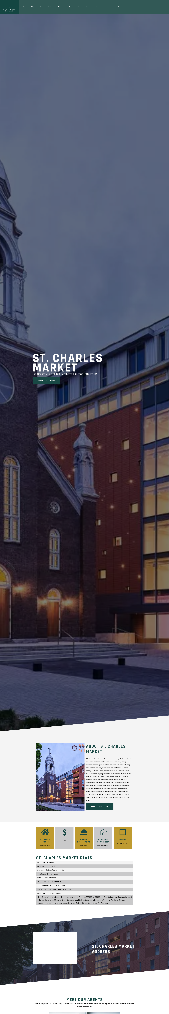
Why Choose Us (36, 7)
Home (25, 7)
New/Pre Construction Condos (76, 7)
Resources (106, 7)
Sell (58, 7)
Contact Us (119, 7)
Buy (49, 7)
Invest (94, 7)
